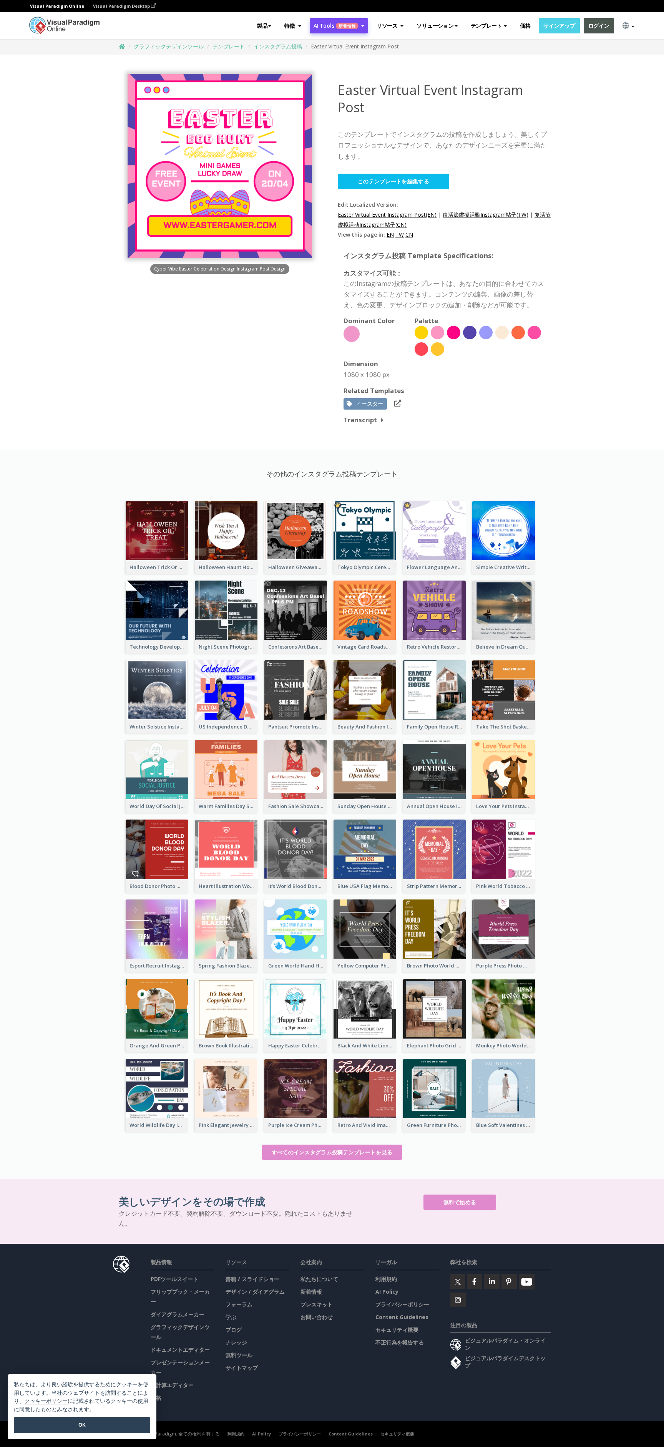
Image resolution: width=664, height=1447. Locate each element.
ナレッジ (236, 1342)
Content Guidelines (401, 1317)
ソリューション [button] (435, 25)
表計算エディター (172, 1385)
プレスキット (316, 1304)
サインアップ (559, 25)
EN (390, 234)
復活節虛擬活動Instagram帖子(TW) (485, 214)
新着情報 (311, 1291)
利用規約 (386, 1279)
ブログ (234, 1329)
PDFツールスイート (174, 1279)
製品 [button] (262, 25)
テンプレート (228, 46)
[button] (292, 25)
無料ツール (239, 1355)
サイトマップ (242, 1367)
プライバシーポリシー (402, 1304)
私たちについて (319, 1279)
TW (399, 234)
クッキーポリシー (46, 1400)
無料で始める (459, 1202)
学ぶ (231, 1317)
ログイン (598, 25)
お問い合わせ (316, 1317)
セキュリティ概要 (396, 1329)
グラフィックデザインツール (169, 46)
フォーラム (239, 1304)
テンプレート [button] (486, 25)
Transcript (360, 419)
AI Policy (386, 1291)
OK (82, 1425)
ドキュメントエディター (180, 1349)
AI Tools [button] (335, 25)
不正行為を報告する (399, 1342)
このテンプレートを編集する (393, 181)
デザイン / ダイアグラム (255, 1291)
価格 (525, 25)
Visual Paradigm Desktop (122, 6)
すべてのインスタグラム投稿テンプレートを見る (332, 1152)
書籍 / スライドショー (252, 1279)
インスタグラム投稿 (278, 46)
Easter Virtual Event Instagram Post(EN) (387, 214)
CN (409, 234)
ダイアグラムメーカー (177, 1314)
